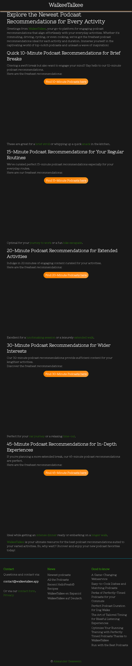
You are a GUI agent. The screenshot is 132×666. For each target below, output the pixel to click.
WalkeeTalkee (37, 28)
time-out (69, 436)
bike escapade (72, 242)
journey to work (40, 242)
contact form (26, 590)
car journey (37, 436)
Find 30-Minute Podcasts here (66, 373)
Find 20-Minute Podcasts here (66, 275)
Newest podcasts (59, 574)
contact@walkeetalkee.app (21, 581)
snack (86, 143)
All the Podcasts (58, 579)
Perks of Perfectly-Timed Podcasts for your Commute (108, 596)
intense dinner (46, 535)
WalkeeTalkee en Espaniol (64, 593)
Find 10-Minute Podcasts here (66, 81)
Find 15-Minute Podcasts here (66, 180)
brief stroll (43, 143)
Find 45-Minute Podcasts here (66, 472)
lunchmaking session (40, 337)
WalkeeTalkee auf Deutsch (64, 598)
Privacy (8, 595)
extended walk (84, 337)
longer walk (99, 535)
